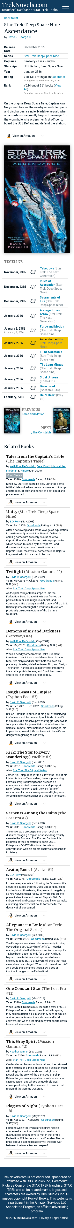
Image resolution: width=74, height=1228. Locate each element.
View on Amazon (24, 135)
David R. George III (19, 37)
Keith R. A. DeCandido (23, 466)
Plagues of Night (34, 1108)
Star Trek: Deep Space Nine (41, 56)
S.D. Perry (15, 521)
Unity (32, 514)
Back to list (11, 18)
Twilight (34, 571)
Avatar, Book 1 (29, 869)
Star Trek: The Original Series (30, 770)
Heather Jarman (19, 1051)
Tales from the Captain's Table (35, 459)
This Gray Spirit (30, 1044)
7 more (24, 470)
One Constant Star (36, 991)
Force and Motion (33, 414)
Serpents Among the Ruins (36, 815)
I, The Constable (41, 432)
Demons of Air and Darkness (33, 633)
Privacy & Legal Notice (53, 1218)
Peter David (43, 466)
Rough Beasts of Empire (28, 694)
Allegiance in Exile (34, 927)
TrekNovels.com (25, 5)
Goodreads (58, 76)
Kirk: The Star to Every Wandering (29, 754)
